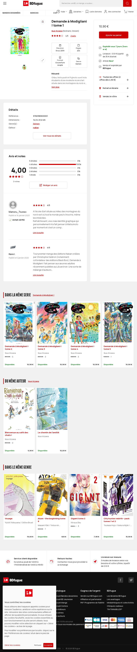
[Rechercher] (127, 3)
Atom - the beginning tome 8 (51, 520)
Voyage (8, 518)
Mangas (34, 13)
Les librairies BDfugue (116, 596)
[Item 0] (24, 67)
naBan (36, 127)
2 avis (73, 36)
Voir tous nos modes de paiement (69, 624)
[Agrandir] (42, 60)
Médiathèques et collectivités (120, 602)
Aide (63, 11)
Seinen (36, 123)
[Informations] (127, 55)
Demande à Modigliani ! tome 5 (115, 348)
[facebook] (120, 580)
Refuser (37, 645)
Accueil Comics (61, 606)
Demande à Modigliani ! (43, 295)
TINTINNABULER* (114, 609)
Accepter (48, 645)
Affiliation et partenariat (90, 599)
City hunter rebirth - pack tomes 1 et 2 (116, 520)
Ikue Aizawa (57, 31)
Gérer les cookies (12, 645)
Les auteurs (59, 616)
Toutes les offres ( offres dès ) (110, 78)
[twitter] (131, 580)
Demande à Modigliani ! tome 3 (49, 348)
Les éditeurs (60, 609)
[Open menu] (4, 3)
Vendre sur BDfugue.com (91, 596)
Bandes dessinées (11, 13)
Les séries (59, 612)
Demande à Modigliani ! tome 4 (82, 348)
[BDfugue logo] (33, 3)
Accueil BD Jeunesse (63, 599)
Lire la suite (38, 232)
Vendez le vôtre (110, 96)
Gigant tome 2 (78, 518)
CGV (59, 648)
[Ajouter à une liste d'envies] (42, 21)
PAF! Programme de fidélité (92, 602)
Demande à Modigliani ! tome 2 (16, 348)
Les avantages (113, 599)
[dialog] (29, 617)
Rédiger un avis (50, 185)
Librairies (77, 11)
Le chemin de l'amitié (48, 432)
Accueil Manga (60, 602)
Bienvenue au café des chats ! (16, 434)
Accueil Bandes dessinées (66, 596)
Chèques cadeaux (115, 606)
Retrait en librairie (110, 88)
